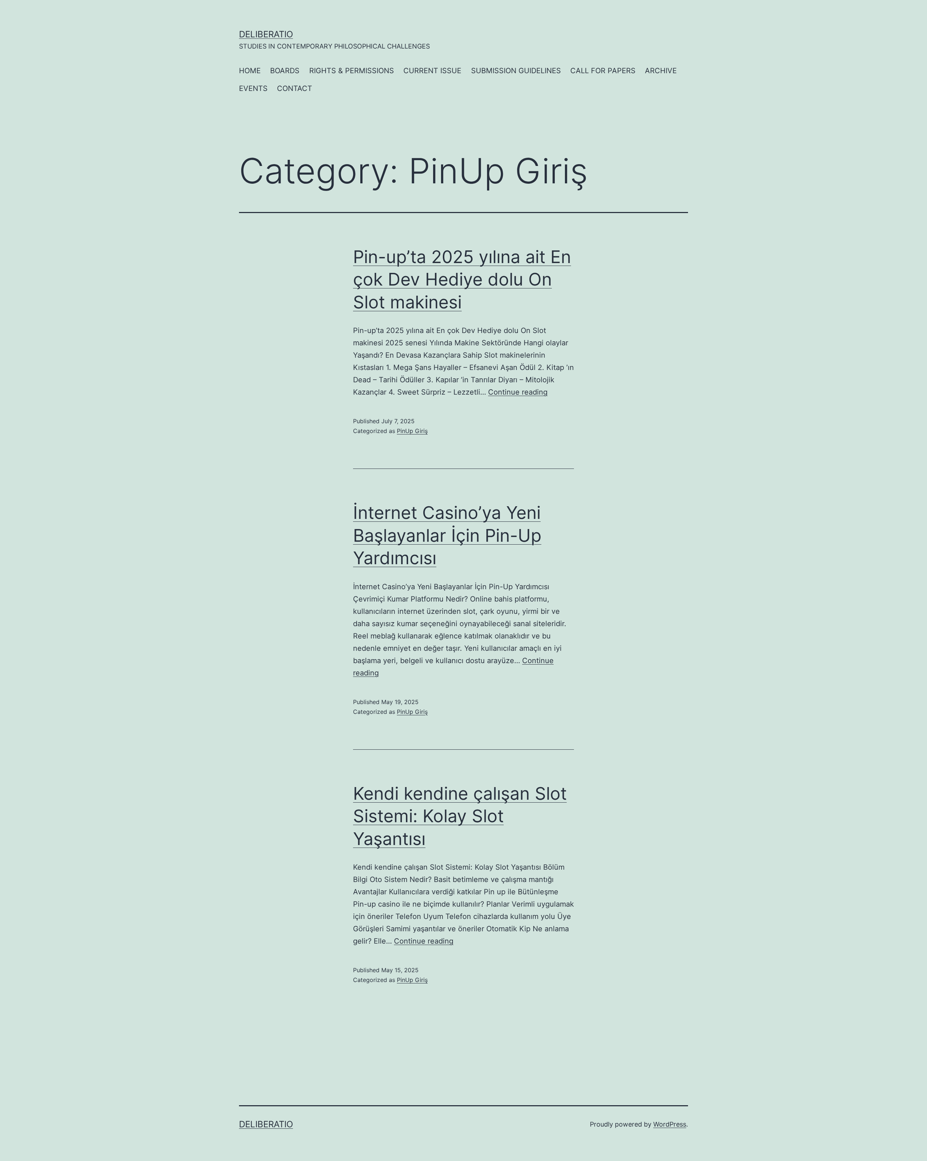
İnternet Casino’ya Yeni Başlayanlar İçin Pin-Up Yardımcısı (447, 535)
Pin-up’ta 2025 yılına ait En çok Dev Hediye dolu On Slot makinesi (462, 279)
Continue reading (518, 392)
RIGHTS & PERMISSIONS (351, 70)
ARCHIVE (661, 70)
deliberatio (266, 34)
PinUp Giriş (412, 430)
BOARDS (284, 70)
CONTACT (294, 88)
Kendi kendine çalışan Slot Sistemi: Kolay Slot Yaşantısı (460, 816)
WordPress (669, 1124)
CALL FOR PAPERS (603, 70)
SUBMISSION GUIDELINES (516, 70)
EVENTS (253, 88)
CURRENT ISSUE (432, 70)
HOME (250, 70)
